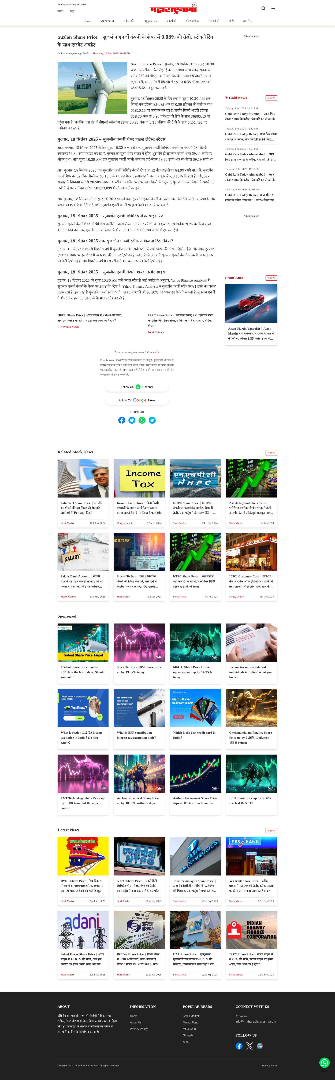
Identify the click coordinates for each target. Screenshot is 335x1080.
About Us (136, 1022)
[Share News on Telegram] (152, 420)
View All (271, 98)
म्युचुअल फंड (151, 21)
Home (87, 21)
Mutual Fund (190, 1022)
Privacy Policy (139, 1028)
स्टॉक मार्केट (129, 21)
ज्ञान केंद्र (247, 21)
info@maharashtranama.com (256, 1021)
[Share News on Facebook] (121, 420)
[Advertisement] (251, 62)
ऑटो (231, 21)
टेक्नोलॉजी (214, 21)
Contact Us (153, 352)
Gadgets (188, 1035)
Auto (186, 1042)
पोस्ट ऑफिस (192, 21)
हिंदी (72, 12)
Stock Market (191, 1016)
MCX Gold (107, 21)
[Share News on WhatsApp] (142, 420)
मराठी (60, 12)
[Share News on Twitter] (131, 420)
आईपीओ (171, 21)
